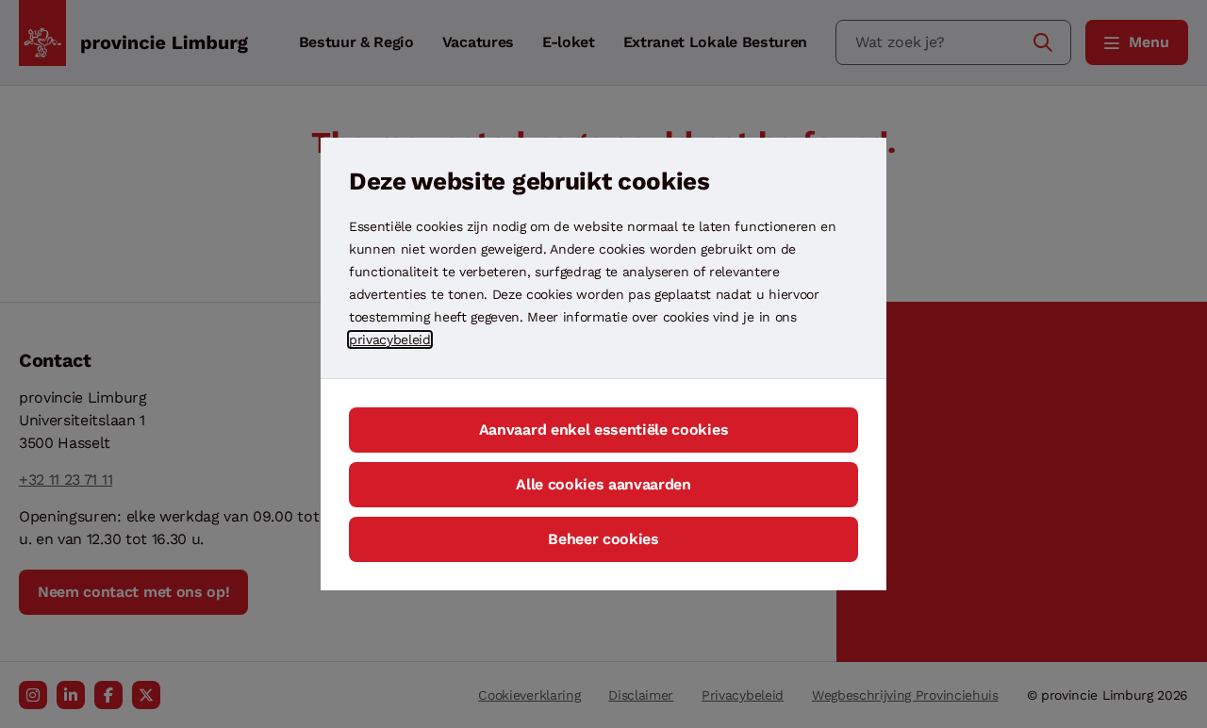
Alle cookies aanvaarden (603, 484)
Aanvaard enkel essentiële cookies (603, 429)
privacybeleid (390, 339)
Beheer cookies (603, 539)
